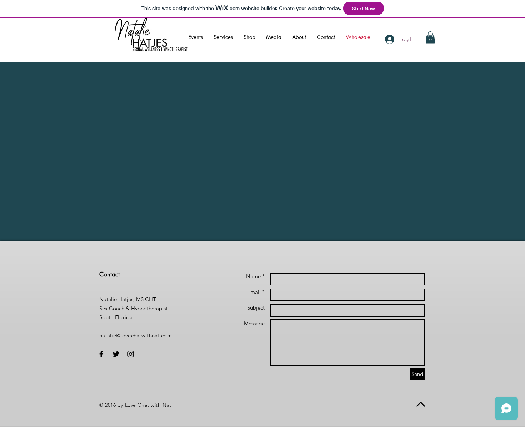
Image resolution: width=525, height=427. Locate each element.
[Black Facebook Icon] (101, 354)
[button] (430, 37)
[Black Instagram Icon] (130, 354)
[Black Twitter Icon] (115, 354)
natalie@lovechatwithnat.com (135, 335)
